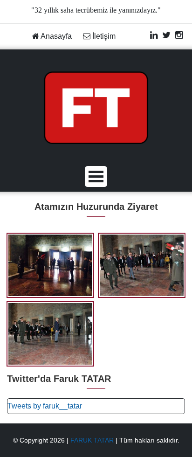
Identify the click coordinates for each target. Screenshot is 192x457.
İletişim (103, 36)
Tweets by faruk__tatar (44, 406)
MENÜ (96, 176)
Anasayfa (55, 36)
